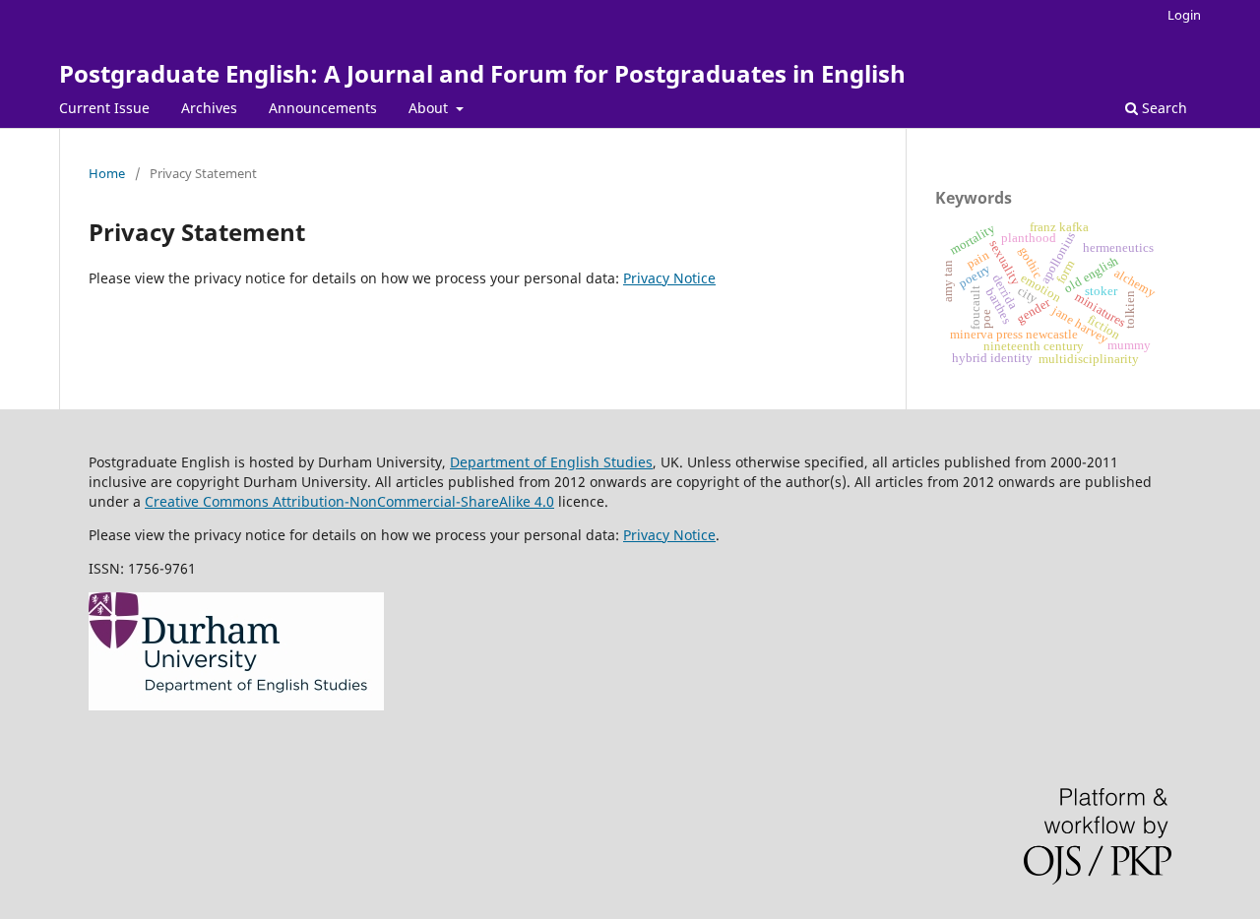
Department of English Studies (551, 462)
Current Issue (104, 107)
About (430, 107)
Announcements (323, 107)
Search (1162, 107)
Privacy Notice (669, 278)
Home (107, 173)
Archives (209, 107)
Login (1184, 15)
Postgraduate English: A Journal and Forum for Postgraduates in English (482, 73)
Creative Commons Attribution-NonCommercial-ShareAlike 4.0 (349, 501)
